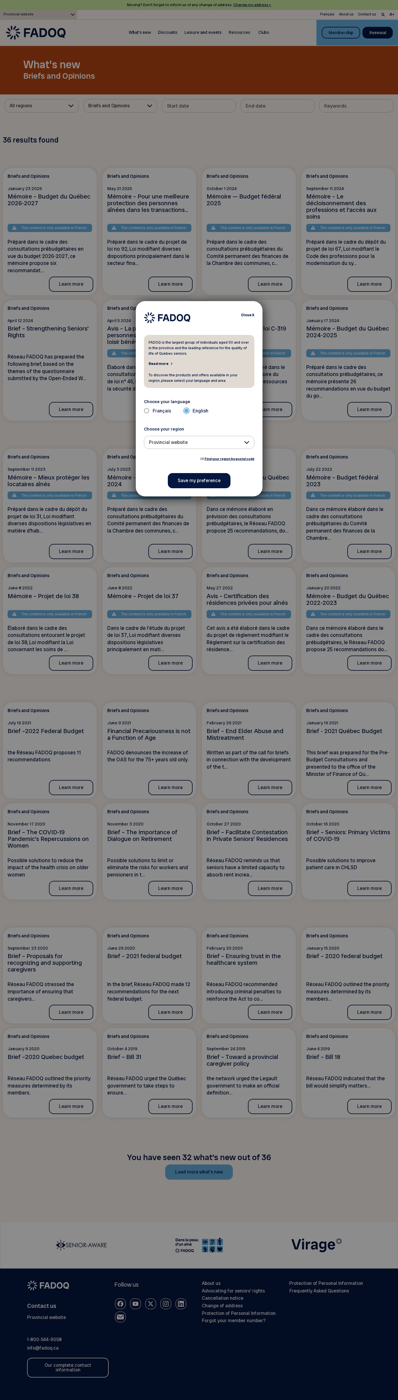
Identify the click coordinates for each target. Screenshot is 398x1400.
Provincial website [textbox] (168, 442)
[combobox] (199, 442)
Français (162, 411)
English (200, 411)
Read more (158, 363)
